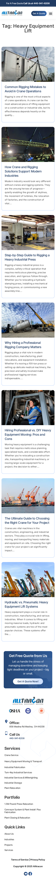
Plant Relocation (12, 788)
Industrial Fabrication (14, 767)
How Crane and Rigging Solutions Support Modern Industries (23, 171)
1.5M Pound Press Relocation (18, 804)
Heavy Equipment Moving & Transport (23, 761)
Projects (8, 844)
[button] (50, 13)
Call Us (14, 734)
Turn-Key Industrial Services (18, 772)
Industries (9, 839)
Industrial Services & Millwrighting (21, 777)
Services (8, 850)
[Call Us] (6, 733)
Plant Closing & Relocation (17, 817)
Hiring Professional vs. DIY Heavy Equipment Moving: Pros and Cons (28, 434)
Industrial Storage (13, 782)
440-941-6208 (16, 738)
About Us (9, 833)
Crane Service (11, 755)
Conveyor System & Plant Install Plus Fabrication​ (22, 811)
